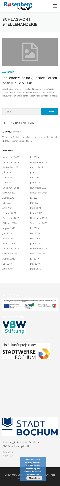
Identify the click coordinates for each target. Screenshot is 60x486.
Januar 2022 (36, 182)
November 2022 (38, 162)
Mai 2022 (7, 177)
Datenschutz (9, 451)
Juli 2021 (34, 197)
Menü (54, 6)
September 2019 (38, 253)
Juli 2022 (6, 172)
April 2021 (7, 207)
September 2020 (38, 223)
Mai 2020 (35, 233)
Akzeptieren (34, 478)
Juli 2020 (34, 228)
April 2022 (35, 177)
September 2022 (11, 167)
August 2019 (8, 258)
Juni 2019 (7, 263)
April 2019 (7, 268)
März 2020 (35, 238)
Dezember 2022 (10, 162)
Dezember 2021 (10, 187)
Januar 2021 (36, 213)
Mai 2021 (35, 202)
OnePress (50, 474)
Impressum (8, 455)
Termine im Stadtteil (18, 123)
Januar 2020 (36, 243)
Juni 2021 (7, 202)
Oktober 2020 (9, 223)
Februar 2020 (9, 243)
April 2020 (7, 238)
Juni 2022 (35, 172)
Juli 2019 (34, 258)
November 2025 (10, 157)
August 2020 (8, 228)
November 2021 (38, 187)
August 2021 (8, 197)
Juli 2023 (34, 157)
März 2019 (35, 268)
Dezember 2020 (10, 218)
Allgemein (8, 72)
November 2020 (38, 218)
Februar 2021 (9, 213)
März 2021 (35, 207)
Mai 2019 (35, 263)
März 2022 (7, 182)
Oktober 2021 (9, 192)
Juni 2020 (7, 233)
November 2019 (38, 248)
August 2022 (36, 167)
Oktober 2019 (9, 253)
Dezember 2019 (10, 248)
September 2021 (38, 192)
